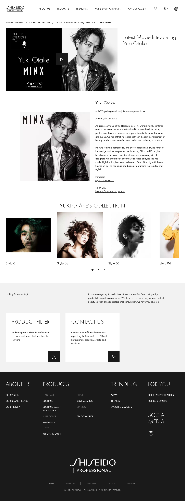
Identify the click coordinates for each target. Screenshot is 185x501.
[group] (92, 243)
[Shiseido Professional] (15, 9)
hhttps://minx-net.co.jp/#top (110, 191)
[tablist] (92, 269)
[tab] (92, 270)
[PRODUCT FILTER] (33, 337)
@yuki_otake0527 (104, 180)
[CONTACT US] (92, 337)
